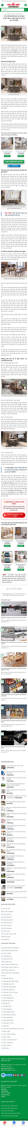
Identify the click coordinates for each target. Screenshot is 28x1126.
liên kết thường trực (20, 595)
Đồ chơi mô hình (5, 908)
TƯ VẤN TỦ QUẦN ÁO (7, 1042)
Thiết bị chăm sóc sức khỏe (8, 934)
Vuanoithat (11, 574)
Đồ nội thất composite (7, 911)
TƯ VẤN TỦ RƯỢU (6, 1045)
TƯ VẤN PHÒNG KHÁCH (7, 1012)
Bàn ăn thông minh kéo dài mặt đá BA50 (7, 151)
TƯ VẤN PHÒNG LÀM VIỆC (8, 1014)
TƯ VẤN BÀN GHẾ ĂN (9, 14)
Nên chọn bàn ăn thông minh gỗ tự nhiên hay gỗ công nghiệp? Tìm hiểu (13, 669)
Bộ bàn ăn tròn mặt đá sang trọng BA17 (21, 151)
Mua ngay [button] (7, 156)
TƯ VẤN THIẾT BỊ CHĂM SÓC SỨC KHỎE (12, 1028)
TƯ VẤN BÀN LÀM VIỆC (7, 984)
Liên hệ (3, 1096)
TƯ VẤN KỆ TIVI (5, 1003)
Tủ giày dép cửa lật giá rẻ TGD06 (7, 541)
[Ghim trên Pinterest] (18, 589)
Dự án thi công (5, 1094)
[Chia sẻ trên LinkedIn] (20, 589)
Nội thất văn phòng (6, 928)
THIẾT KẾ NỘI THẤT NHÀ (8, 970)
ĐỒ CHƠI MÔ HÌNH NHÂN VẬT (9, 950)
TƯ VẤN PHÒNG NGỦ (7, 1017)
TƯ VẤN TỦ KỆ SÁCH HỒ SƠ (9, 1040)
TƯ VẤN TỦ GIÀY (5, 1037)
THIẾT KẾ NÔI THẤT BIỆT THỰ (9, 964)
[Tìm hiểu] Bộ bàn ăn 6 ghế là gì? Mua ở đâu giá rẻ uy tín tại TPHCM (16, 470)
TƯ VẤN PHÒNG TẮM (7, 1020)
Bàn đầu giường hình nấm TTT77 (21, 565)
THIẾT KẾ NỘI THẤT (6, 962)
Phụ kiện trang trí (5, 931)
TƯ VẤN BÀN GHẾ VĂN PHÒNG (9, 981)
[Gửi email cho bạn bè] (15, 589)
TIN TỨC (3, 975)
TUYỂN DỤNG (5, 1048)
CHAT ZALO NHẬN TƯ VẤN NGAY (15, 515)
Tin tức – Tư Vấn (5, 1093)
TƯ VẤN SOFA (5, 1026)
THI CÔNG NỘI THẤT (6, 959)
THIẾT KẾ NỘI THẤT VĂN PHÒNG (10, 973)
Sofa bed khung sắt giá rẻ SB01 (7, 565)
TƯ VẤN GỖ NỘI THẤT (7, 1001)
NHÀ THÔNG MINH (6, 956)
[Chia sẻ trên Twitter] (12, 589)
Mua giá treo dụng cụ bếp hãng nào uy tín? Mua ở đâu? (14, 617)
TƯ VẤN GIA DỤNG (6, 995)
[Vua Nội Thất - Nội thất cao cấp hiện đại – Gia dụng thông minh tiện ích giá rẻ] (14, 5)
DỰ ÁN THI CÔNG (6, 953)
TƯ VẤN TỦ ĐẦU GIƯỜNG (8, 1034)
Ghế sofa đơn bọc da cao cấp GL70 (21, 541)
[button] (2, 5)
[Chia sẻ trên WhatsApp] (7, 589)
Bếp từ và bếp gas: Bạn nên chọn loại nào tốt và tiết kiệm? (13, 747)
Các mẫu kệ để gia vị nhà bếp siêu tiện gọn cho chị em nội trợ (13, 721)
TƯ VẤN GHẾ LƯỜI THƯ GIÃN (9, 992)
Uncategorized (5, 939)
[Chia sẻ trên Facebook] (10, 589)
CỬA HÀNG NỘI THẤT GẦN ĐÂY (10, 948)
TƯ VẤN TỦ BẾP (5, 1031)
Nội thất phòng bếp (6, 917)
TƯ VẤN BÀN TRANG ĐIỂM (8, 987)
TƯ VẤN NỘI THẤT (6, 1006)
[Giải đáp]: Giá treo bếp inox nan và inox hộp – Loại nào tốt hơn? (14, 643)
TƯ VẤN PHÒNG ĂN (19, 14)
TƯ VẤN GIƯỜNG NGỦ (7, 998)
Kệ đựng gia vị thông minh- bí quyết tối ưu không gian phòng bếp (13, 695)
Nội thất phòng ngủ (6, 922)
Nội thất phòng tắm (6, 925)
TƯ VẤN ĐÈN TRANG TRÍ (8, 989)
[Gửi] (25, 9)
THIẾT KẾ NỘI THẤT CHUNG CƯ (10, 967)
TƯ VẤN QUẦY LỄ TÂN (7, 1023)
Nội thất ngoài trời (6, 914)
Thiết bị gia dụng (5, 936)
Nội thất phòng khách (7, 920)
